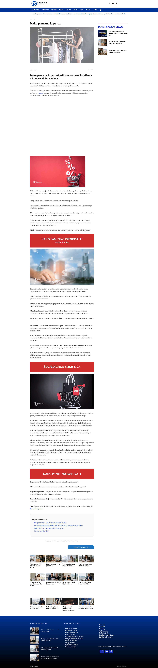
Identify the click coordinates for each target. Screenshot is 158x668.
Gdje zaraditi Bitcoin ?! (41, 531)
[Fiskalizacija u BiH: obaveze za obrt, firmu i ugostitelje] (37, 558)
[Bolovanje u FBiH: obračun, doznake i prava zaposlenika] (37, 577)
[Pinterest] (116, 3)
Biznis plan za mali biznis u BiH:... (68, 583)
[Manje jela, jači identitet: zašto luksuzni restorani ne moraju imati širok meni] (70, 601)
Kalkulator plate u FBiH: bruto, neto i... (52, 607)
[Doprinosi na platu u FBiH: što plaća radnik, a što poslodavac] (86, 558)
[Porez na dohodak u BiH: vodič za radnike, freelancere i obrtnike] (37, 601)
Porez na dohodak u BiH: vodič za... (36, 607)
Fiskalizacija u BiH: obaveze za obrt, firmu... (36, 565)
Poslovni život (33, 19)
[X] (56, 65)
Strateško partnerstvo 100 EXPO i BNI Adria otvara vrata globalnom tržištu (58, 525)
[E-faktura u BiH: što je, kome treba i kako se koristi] (54, 577)
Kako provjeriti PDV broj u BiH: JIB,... (85, 583)
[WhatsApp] (64, 65)
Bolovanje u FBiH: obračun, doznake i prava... (36, 584)
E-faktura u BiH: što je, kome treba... (53, 583)
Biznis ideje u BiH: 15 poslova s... (53, 565)
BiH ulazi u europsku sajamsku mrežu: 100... (86, 607)
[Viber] (68, 65)
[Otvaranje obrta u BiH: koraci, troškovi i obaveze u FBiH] (70, 558)
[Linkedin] (113, 3)
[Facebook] (110, 3)
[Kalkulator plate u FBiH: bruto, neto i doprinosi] (54, 601)
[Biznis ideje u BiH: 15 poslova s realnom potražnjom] (54, 558)
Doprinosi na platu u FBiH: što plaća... (85, 565)
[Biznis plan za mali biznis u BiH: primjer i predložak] (70, 577)
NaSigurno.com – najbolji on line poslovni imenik (50, 523)
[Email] (72, 65)
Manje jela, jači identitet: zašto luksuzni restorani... (68, 608)
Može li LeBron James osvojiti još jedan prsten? (49, 528)
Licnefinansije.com (36, 509)
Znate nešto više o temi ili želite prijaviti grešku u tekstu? (62, 541)
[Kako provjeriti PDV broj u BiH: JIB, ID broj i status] (86, 577)
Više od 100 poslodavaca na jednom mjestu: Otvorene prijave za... (118, 33)
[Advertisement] (62, 126)
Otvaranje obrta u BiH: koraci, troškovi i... (69, 565)
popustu (40, 93)
